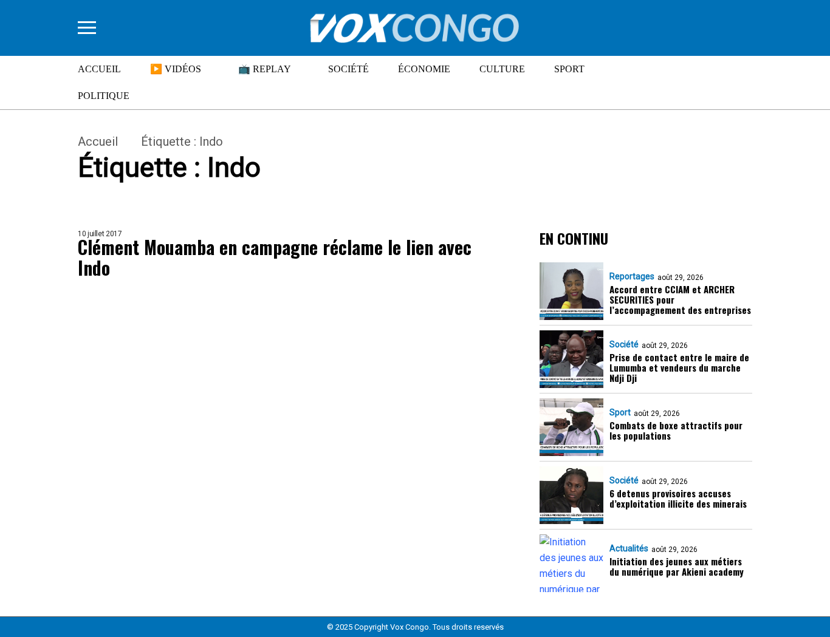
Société (348, 69)
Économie (424, 69)
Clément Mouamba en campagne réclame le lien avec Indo (275, 258)
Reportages (631, 276)
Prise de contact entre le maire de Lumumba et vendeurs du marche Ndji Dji (679, 368)
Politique (103, 95)
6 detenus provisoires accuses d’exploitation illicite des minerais (678, 498)
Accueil (99, 69)
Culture (502, 69)
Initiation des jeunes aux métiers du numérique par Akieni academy (676, 566)
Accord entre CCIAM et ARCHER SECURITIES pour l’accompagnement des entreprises (680, 300)
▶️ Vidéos (175, 69)
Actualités (628, 548)
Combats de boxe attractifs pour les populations (676, 430)
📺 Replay (264, 69)
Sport (569, 69)
